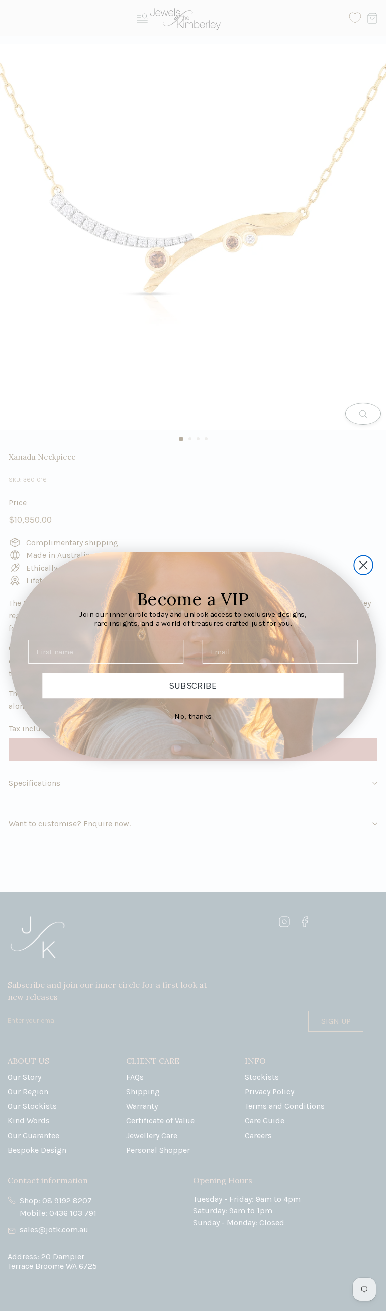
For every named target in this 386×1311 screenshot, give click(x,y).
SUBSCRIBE (193, 685)
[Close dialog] (363, 564)
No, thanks (192, 716)
